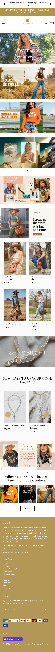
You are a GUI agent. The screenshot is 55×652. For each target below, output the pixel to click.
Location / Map (9, 574)
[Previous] (4, 4)
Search (5, 585)
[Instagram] (7, 634)
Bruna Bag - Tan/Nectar (13, 324)
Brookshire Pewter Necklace (37, 426)
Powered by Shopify (40, 644)
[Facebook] (3, 634)
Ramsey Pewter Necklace (14, 425)
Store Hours (7, 571)
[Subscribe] (44, 609)
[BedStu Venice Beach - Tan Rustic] (15, 258)
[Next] (50, 4)
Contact (6, 566)
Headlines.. (7, 583)
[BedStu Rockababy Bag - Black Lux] (40, 305)
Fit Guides (7, 588)
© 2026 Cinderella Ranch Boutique (16, 644)
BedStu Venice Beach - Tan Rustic (13, 278)
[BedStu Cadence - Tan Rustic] (40, 258)
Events (5, 577)
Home (5, 563)
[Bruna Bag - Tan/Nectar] (15, 305)
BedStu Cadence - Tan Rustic (38, 278)
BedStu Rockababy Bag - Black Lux (39, 325)
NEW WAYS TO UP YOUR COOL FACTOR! (27, 380)
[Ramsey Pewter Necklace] (15, 407)
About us (6, 580)
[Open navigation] (3, 23)
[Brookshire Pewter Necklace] (40, 407)
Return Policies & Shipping (13, 569)
